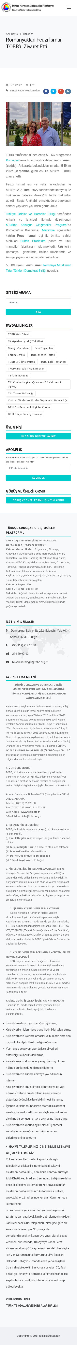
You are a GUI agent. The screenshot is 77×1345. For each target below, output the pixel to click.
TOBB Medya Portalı (43, 354)
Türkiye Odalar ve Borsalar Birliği (30, 214)
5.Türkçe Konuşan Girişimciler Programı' (37, 225)
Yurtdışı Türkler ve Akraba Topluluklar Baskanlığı (37, 400)
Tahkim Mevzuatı (18, 375)
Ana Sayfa (12, 34)
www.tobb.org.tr (30, 811)
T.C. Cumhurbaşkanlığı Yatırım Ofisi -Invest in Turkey (35, 384)
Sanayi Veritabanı (18, 348)
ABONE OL (38, 477)
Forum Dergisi (16, 354)
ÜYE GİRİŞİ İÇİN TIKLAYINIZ (38, 436)
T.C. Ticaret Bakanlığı (20, 393)
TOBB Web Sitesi (18, 334)
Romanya (12, 160)
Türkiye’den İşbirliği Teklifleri (25, 341)
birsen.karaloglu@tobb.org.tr (30, 662)
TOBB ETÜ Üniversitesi (22, 361)
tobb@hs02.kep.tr (17, 1178)
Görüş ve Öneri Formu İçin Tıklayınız (39, 500)
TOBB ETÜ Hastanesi (53, 361)
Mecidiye (48, 230)
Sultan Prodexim (33, 241)
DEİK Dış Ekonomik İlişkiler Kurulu (29, 407)
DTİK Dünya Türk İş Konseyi (25, 414)
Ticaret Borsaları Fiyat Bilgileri (26, 368)
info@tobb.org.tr (31, 816)
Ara (38, 312)
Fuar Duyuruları (44, 348)
